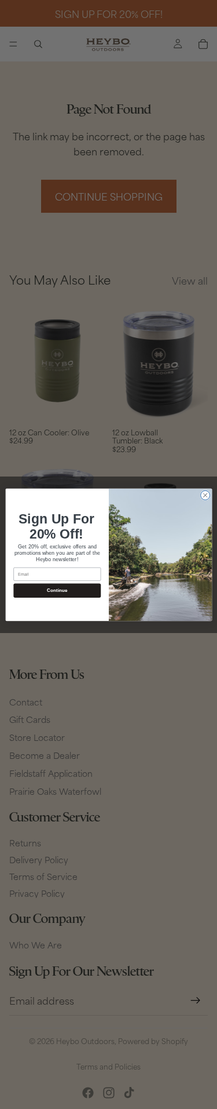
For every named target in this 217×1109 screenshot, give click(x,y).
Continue (56, 589)
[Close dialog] (204, 495)
